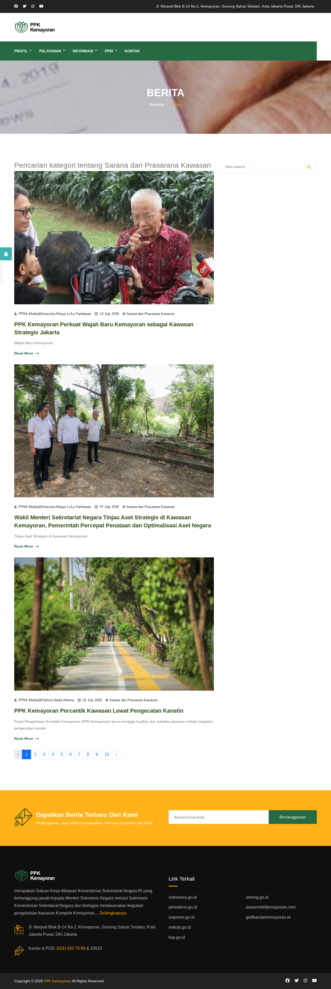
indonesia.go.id (183, 897)
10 (106, 754)
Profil (21, 51)
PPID (109, 51)
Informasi (83, 51)
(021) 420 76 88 (70, 948)
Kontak (132, 51)
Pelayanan (50, 51)
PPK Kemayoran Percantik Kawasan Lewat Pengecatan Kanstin (98, 710)
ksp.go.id (177, 937)
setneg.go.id (257, 897)
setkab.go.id (180, 927)
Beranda (157, 104)
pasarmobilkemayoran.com (271, 907)
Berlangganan (293, 817)
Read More (23, 353)
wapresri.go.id (181, 917)
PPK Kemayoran (57, 981)
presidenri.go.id (183, 907)
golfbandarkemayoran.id (268, 917)
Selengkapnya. (113, 913)
